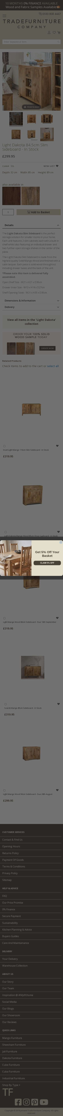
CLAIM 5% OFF (47, 563)
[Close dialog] (61, 542)
